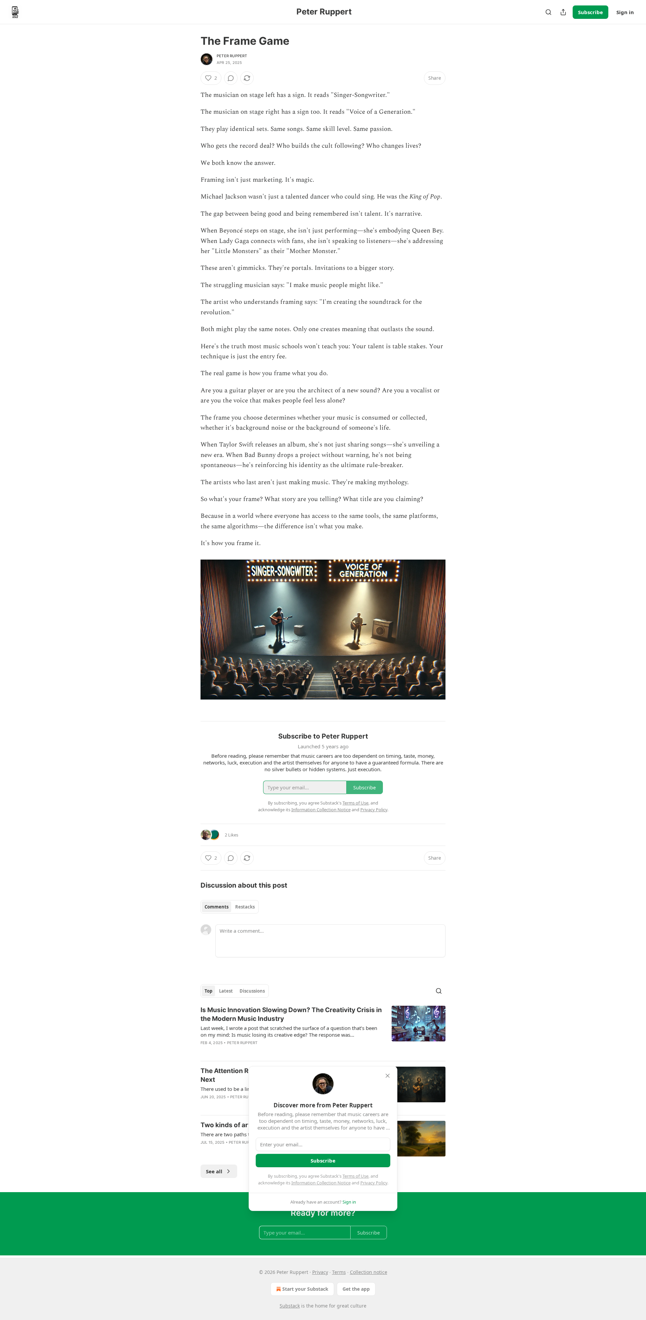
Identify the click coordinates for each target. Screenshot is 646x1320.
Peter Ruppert (232, 55)
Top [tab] (208, 991)
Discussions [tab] (252, 991)
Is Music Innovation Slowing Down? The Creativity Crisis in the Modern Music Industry (291, 1014)
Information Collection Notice (321, 1183)
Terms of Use (355, 1176)
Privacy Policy (373, 1183)
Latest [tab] (226, 991)
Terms (339, 1272)
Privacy (320, 1272)
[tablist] (230, 907)
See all (214, 1171)
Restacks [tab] (245, 907)
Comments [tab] (216, 907)
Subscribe (590, 12)
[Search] (548, 12)
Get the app (356, 1289)
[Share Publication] (563, 12)
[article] (323, 1030)
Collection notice (368, 1272)
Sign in (625, 12)
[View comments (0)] (231, 78)
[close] (387, 1075)
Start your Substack (305, 1289)
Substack (290, 1306)
